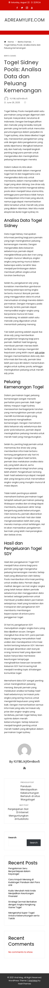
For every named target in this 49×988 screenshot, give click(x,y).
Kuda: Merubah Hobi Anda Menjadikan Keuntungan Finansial (22, 893)
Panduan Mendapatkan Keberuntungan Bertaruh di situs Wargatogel (30, 791)
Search (12, 837)
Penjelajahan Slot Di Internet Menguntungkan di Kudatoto (18, 812)
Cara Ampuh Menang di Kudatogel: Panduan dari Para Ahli (24, 882)
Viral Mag (32, 980)
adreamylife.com (24, 20)
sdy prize (40, 352)
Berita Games (10, 56)
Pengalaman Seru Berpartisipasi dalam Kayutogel (19, 871)
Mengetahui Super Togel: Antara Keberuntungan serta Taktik (23, 915)
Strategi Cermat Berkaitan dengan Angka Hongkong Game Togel (22, 904)
